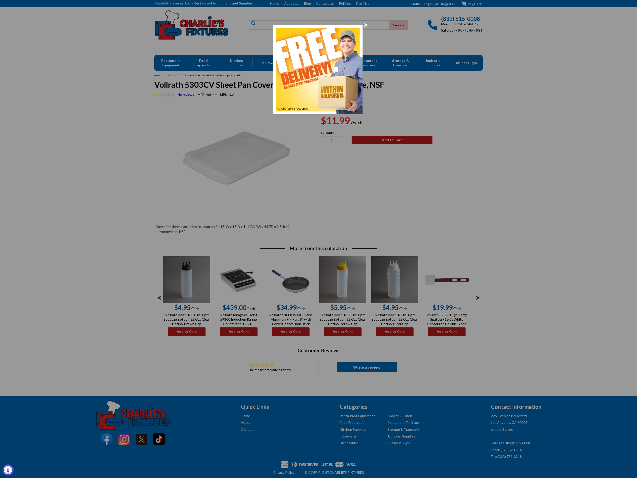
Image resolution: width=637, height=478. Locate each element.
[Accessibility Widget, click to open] (8, 470)
